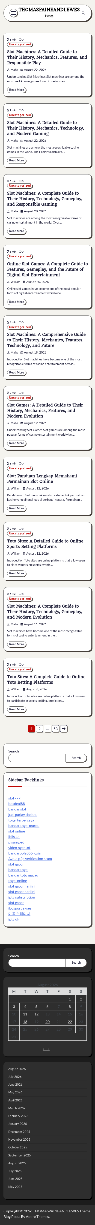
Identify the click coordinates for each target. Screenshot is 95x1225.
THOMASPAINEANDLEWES (49, 9)
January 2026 (17, 1123)
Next (63, 728)
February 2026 (18, 1116)
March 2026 (16, 1108)
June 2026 (15, 1084)
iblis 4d (14, 836)
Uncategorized (20, 44)
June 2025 (15, 1179)
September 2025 (19, 1155)
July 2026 (15, 1076)
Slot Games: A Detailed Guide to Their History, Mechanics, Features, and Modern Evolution (45, 410)
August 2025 (17, 1163)
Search (13, 751)
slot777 (14, 798)
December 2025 (19, 1132)
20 (47, 1021)
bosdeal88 (16, 803)
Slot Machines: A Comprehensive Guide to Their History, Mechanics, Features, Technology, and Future (46, 340)
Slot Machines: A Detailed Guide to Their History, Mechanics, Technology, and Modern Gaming (45, 128)
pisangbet (16, 842)
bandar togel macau (23, 825)
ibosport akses (19, 908)
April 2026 (15, 1100)
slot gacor (16, 864)
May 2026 (15, 1092)
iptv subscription (21, 897)
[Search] (83, 13)
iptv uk (13, 919)
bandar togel (18, 869)
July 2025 (15, 1171)
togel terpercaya (21, 820)
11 (25, 1014)
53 (55, 728)
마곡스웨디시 (19, 913)
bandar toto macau (23, 875)
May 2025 (15, 1187)
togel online (17, 880)
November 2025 (19, 1139)
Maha (14, 70)
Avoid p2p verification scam (30, 858)
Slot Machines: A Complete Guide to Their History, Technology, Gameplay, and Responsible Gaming (44, 199)
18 (25, 1021)
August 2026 (17, 1069)
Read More (16, 89)
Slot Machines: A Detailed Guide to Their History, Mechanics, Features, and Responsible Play (47, 57)
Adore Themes (37, 1216)
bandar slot (17, 809)
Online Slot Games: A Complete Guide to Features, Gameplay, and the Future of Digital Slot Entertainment (47, 269)
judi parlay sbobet (22, 814)
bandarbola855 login (24, 853)
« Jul (46, 1049)
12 (36, 1014)
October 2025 (17, 1147)
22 (70, 1021)
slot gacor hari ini (21, 886)
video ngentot (19, 847)
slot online (16, 831)
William (16, 282)
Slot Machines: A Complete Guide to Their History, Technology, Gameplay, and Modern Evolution (44, 611)
